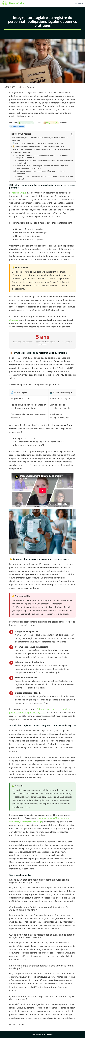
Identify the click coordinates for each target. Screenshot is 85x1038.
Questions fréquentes (22, 152)
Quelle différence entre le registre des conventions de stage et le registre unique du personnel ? (42, 167)
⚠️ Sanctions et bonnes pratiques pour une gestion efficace (38, 146)
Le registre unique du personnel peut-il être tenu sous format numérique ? (41, 172)
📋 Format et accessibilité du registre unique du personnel (38, 143)
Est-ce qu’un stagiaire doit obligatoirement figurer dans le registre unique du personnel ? (42, 156)
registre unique (19, 193)
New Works (16, 3)
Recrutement (19, 1024)
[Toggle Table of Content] (70, 134)
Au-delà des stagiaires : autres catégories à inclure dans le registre (41, 149)
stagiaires (13, 320)
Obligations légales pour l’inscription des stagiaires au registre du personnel (40, 138)
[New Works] (4, 3)
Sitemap (50, 1034)
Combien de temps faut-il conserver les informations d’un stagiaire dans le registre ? (45, 161)
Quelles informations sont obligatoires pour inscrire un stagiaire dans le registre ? (45, 177)
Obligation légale (52, 123)
